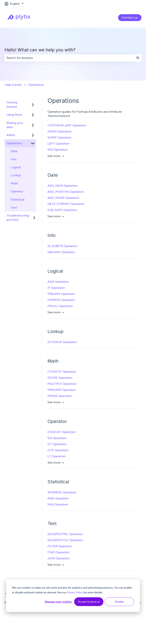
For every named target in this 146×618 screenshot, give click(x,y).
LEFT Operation (58, 143)
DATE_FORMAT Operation (66, 204)
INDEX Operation (59, 131)
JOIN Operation (59, 558)
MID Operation (58, 149)
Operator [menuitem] (17, 191)
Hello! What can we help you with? (40, 50)
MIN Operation (58, 504)
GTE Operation (58, 450)
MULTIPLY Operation (62, 384)
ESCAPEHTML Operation (65, 534)
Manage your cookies (58, 601)
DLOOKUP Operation (62, 342)
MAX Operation (58, 498)
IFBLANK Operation (61, 294)
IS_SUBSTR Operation (63, 246)
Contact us (130, 17)
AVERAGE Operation (62, 492)
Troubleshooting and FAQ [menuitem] (17, 217)
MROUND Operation (62, 390)
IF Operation (56, 288)
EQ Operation (57, 438)
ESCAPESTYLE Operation (65, 540)
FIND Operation (58, 552)
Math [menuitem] (14, 183)
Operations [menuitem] (14, 143)
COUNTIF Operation (62, 371)
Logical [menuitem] (15, 167)
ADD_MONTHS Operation (66, 192)
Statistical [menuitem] (17, 199)
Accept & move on (89, 601)
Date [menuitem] (14, 151)
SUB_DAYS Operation (62, 210)
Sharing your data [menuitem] (14, 125)
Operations (36, 85)
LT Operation (57, 456)
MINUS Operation (60, 396)
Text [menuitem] (14, 207)
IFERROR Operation (61, 300)
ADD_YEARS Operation (63, 198)
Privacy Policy (75, 592)
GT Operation (57, 444)
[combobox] (69, 57)
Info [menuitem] (14, 159)
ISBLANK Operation (61, 252)
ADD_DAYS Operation (63, 185)
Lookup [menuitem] (16, 175)
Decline (119, 601)
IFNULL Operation (60, 306)
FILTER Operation (60, 546)
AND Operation (58, 281)
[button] (33, 103)
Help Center (13, 85)
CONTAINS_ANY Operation (67, 125)
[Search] (137, 57)
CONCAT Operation (62, 432)
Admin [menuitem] (10, 135)
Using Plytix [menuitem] (14, 115)
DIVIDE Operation (60, 377)
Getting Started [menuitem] (11, 104)
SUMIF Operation (59, 137)
